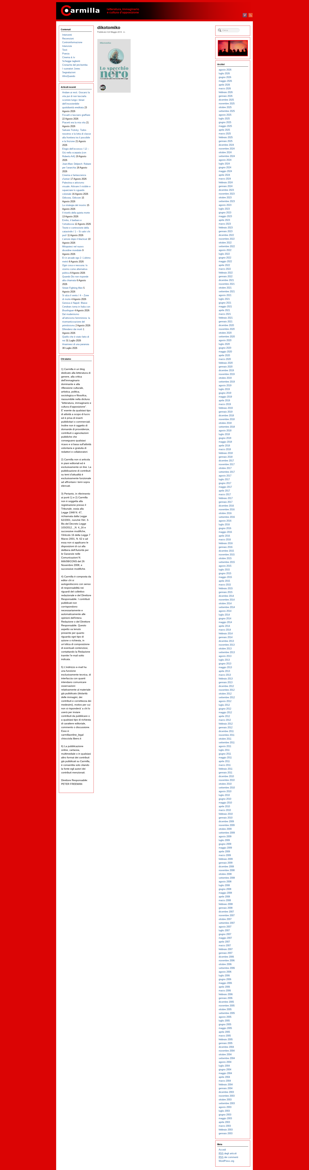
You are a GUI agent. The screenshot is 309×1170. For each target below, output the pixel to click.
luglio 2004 (224, 1065)
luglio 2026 (224, 73)
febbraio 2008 (226, 904)
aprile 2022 (224, 265)
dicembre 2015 (226, 550)
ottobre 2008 (225, 874)
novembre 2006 (227, 960)
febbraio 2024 (226, 182)
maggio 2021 (225, 306)
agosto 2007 (225, 926)
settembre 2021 (227, 291)
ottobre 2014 (225, 603)
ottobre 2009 (225, 829)
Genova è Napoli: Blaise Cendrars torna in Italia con (76, 307)
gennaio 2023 (225, 231)
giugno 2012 (225, 708)
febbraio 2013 (226, 678)
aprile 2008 (224, 896)
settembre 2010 (227, 787)
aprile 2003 (224, 1122)
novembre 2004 (227, 1050)
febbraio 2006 (226, 994)
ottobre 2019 (225, 378)
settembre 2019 (227, 381)
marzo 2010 (225, 810)
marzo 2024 (225, 178)
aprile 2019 (224, 400)
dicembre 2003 (226, 1092)
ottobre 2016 (225, 513)
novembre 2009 (227, 825)
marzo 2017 (225, 494)
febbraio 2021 (226, 317)
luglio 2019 (224, 389)
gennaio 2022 (225, 276)
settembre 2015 (227, 562)
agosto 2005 (225, 1017)
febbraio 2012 (226, 723)
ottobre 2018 (225, 423)
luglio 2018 (224, 434)
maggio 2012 (225, 712)
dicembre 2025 (226, 99)
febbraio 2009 (226, 859)
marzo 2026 (225, 88)
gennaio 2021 (225, 321)
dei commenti (228, 1157)
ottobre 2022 (225, 242)
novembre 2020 (227, 329)
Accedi (222, 1149)
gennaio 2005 (225, 1043)
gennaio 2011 (225, 772)
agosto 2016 (225, 520)
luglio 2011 (224, 750)
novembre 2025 (227, 103)
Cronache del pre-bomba (74, 65)
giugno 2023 (225, 212)
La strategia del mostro (74, 205)
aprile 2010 (224, 806)
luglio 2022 (224, 254)
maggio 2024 (225, 171)
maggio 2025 (225, 126)
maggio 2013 (225, 667)
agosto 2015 (225, 566)
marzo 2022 (225, 269)
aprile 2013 (224, 671)
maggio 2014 (225, 622)
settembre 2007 (227, 923)
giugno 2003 (225, 1114)
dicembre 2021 (226, 280)
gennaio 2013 (225, 682)
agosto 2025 (225, 114)
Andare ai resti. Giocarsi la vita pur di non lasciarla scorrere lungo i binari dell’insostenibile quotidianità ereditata (76, 100)
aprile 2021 (224, 310)
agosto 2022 (225, 250)
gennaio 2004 (225, 1088)
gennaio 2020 (225, 366)
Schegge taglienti (71, 61)
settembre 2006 (227, 968)
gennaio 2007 (225, 953)
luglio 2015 (224, 569)
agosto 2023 (225, 205)
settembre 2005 (227, 1013)
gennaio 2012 (225, 727)
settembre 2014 (227, 607)
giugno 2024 (225, 167)
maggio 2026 (225, 81)
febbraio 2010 (226, 814)
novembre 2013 (227, 644)
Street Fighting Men (72, 288)
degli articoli (228, 1153)
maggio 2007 (225, 938)
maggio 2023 (225, 216)
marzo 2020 (225, 359)
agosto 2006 (225, 971)
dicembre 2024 (226, 145)
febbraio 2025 (226, 137)
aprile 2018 (224, 445)
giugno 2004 (225, 1069)
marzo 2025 (225, 133)
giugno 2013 (225, 663)
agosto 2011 (225, 746)
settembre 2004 (227, 1058)
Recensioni (68, 38)
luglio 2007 (224, 930)
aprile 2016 (224, 535)
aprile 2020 (224, 355)
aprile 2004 (224, 1077)
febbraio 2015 (226, 588)
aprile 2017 (224, 490)
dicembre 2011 (226, 731)
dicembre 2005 (226, 1002)
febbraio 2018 (226, 453)
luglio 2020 (224, 344)
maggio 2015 (225, 577)
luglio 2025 (224, 118)
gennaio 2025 (225, 141)
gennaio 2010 (225, 817)
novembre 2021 (227, 284)
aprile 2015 (224, 581)
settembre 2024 (227, 156)
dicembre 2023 (226, 190)
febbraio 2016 (226, 543)
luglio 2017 (224, 479)
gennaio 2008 (225, 908)
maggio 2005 (225, 1028)
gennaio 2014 (225, 637)
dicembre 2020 (226, 325)
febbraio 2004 (226, 1084)
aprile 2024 (224, 175)
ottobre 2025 (225, 107)
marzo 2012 (225, 720)
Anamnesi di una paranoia (75, 344)
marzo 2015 (225, 584)
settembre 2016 (227, 517)
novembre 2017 (227, 464)
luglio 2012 (224, 705)
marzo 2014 (225, 629)
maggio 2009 (225, 847)
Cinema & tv (68, 57)
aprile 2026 (224, 84)
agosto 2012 (225, 701)
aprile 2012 (224, 716)
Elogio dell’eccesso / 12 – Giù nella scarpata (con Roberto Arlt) (75, 152)
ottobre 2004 (225, 1054)
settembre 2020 (227, 336)
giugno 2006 (225, 979)
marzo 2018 (225, 449)
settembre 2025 (227, 111)
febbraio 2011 (225, 768)
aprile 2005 (224, 1032)
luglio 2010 (224, 795)
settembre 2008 (227, 877)
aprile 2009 (224, 851)
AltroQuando (68, 76)
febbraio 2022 (226, 272)
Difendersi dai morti (72, 329)
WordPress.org (226, 1161)
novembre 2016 (227, 509)
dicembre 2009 (226, 821)
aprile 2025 (224, 130)
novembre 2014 (227, 599)
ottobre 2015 (225, 558)
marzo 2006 (225, 990)
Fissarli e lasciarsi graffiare (76, 115)
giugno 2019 (225, 393)
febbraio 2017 (226, 498)
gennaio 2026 (225, 96)
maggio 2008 (225, 893)
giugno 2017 (225, 483)
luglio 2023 (224, 208)
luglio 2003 (224, 1111)
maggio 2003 (225, 1118)
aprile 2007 (224, 941)
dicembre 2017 (226, 460)
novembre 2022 (227, 239)
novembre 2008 (227, 870)
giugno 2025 (225, 122)
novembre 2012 (227, 690)
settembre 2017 (227, 472)
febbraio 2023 (226, 227)
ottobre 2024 (225, 152)
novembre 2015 (227, 554)
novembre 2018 (227, 419)
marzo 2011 (225, 765)
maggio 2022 (225, 261)
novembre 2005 (227, 1005)
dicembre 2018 (226, 415)
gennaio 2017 (225, 502)
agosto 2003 (225, 1107)
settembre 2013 (227, 652)
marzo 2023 (225, 223)
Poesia (65, 53)
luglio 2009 (224, 840)
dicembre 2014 (226, 596)
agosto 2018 (225, 430)
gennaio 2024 (225, 186)
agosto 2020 (225, 340)
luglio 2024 (224, 163)
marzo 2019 (225, 404)
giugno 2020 (225, 348)
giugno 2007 (225, 934)
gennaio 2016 (225, 547)
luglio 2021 (224, 299)
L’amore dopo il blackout (74, 239)
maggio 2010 (225, 802)
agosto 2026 (225, 69)
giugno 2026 (225, 77)
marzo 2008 (225, 900)
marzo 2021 (225, 314)
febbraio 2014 (226, 633)
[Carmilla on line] (154, 11)
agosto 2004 (225, 1062)
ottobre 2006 (225, 964)
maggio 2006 (225, 983)
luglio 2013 (224, 659)
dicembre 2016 (226, 505)
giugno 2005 (225, 1024)
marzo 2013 (225, 675)
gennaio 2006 (225, 998)
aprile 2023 (224, 220)
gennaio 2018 (225, 457)
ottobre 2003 (225, 1099)
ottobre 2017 (225, 468)
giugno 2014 (225, 618)
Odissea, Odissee (71, 197)
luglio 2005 (224, 1020)
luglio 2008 (224, 885)
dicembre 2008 (226, 866)
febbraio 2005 (226, 1039)
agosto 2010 (225, 791)
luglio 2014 (224, 614)
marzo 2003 (225, 1126)
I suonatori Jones (71, 68)
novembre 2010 (227, 780)
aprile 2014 (224, 626)
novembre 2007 (227, 915)
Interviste (67, 46)
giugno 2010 (225, 799)
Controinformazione (72, 42)
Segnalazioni (68, 72)
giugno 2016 (225, 528)
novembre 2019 (227, 374)
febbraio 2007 (226, 949)
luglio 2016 (224, 524)
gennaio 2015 (225, 592)
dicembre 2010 (226, 776)
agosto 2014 (225, 611)
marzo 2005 (225, 1035)
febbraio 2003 (226, 1129)
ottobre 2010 (225, 784)
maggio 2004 (225, 1073)
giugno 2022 (225, 257)
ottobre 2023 (225, 197)
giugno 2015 (225, 573)
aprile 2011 (224, 761)
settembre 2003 (227, 1103)
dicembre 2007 (226, 911)
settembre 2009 (227, 832)
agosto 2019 (225, 385)
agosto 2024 (225, 160)
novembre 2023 (227, 193)
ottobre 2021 (225, 287)
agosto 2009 (225, 836)
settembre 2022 (227, 246)
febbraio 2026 (226, 92)
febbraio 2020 (226, 363)
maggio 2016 (225, 532)
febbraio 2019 (226, 408)
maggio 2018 (225, 441)
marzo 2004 (225, 1080)
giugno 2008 (225, 889)
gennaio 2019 (225, 411)
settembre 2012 (227, 697)
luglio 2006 (224, 975)
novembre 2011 (226, 735)
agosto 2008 (225, 881)
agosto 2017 (225, 475)
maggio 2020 (225, 351)
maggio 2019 (225, 396)
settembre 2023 (227, 201)
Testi (64, 50)
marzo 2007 (225, 945)
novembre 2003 (227, 1095)
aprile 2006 (224, 986)
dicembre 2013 (226, 641)
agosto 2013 (225, 656)
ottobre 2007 (225, 919)
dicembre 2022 (226, 235)
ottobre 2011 (225, 738)
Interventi (67, 34)
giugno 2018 (225, 438)
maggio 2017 (225, 487)
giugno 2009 (225, 844)
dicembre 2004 (226, 1047)
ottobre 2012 (225, 693)
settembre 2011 (227, 742)
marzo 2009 (225, 855)
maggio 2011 (225, 757)
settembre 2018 (227, 426)
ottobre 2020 (225, 332)
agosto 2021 (225, 295)
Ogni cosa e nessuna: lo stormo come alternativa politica (74, 269)
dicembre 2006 (226, 956)
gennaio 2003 (225, 1133)
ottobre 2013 (225, 648)
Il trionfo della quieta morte (76, 212)
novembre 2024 (227, 148)
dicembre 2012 (226, 686)
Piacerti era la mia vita (73, 122)
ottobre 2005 (225, 1009)
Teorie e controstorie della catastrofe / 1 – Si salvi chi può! (76, 231)
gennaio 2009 (225, 862)
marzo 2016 (225, 539)
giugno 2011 (225, 753)
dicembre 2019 (226, 370)
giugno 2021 (225, 302)
